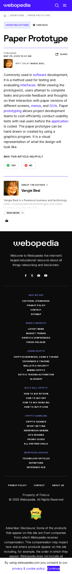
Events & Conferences (36, 337)
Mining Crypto (36, 370)
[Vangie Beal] (8, 60)
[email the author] (7, 221)
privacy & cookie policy (28, 568)
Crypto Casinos (36, 421)
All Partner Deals (36, 443)
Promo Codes (36, 439)
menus (36, 106)
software (39, 75)
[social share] (25, 275)
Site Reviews (36, 434)
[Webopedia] (17, 5)
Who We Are (36, 295)
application (60, 121)
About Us (58, 485)
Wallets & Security (36, 365)
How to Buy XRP (36, 398)
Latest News (36, 328)
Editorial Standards (36, 301)
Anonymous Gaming (36, 430)
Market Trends (36, 333)
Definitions (17, 15)
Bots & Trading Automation (36, 374)
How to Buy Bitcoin (36, 393)
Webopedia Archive (36, 452)
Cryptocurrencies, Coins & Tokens (36, 356)
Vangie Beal (37, 63)
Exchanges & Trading (36, 361)
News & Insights (36, 323)
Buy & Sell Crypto (36, 387)
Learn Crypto (36, 351)
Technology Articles (36, 458)
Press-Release (36, 342)
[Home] (5, 15)
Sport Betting (36, 426)
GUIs (53, 106)
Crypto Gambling (36, 415)
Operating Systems (17, 25)
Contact (36, 309)
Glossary (36, 379)
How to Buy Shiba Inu (36, 402)
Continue (53, 568)
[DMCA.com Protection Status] (36, 510)
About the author (33, 184)
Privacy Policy (36, 305)
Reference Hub (36, 467)
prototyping (13, 111)
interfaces (27, 85)
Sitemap (36, 314)
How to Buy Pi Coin (36, 406)
